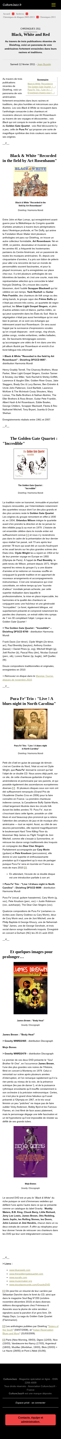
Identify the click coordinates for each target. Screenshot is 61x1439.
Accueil (6, 14)
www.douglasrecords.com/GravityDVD (29, 1284)
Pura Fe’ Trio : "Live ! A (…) (40, 90)
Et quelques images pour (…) (41, 93)
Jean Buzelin (44, 64)
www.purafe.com (18, 1277)
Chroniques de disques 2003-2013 (19, 17)
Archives (20, 14)
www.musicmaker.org (20, 1281)
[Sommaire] (4, 155)
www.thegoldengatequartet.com (26, 1273)
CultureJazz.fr (12, 5)
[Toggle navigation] (53, 4)
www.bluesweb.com (19, 1270)
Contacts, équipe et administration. (30, 1419)
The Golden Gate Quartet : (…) (42, 87)
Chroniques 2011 (48, 17)
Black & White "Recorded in (40, 84)
